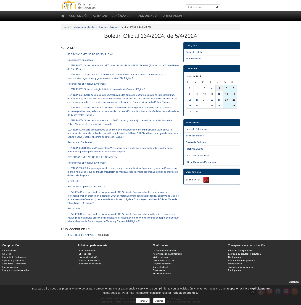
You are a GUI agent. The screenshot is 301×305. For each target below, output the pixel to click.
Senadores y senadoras (14, 263)
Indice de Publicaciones (197, 129)
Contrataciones (235, 257)
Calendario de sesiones (89, 263)
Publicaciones (84, 254)
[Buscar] (217, 7)
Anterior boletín (193, 58)
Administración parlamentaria (167, 254)
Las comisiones (10, 267)
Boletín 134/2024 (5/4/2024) (81, 235)
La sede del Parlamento (165, 250)
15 (189, 100)
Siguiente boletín (194, 52)
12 (219, 94)
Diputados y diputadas (13, 260)
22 (189, 105)
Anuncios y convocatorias (240, 267)
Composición (78, 15)
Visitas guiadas (160, 257)
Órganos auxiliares (162, 263)
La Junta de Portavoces (14, 257)
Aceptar (159, 301)
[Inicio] (63, 16)
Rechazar (143, 301)
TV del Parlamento (87, 250)
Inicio (66, 27)
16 (197, 100)
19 (219, 100)
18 (212, 100)
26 (219, 105)
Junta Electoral (160, 267)
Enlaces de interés (162, 273)
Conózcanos (121, 15)
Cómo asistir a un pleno (164, 260)
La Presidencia (9, 250)
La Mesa (6, 254)
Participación (172, 15)
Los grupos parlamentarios (15, 270)
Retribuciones (235, 263)
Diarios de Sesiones (196, 142)
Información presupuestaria (241, 260)
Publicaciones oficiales (84, 27)
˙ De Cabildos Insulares (197, 155)
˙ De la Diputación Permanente (201, 162)
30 (197, 111)
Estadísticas (159, 270)
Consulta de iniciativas (89, 260)
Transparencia (146, 15)
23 (197, 105)
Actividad (100, 15)
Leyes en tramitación (88, 257)
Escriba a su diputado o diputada (244, 254)
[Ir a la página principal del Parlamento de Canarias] (79, 5)
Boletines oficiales (108, 27)
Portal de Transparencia (240, 250)
